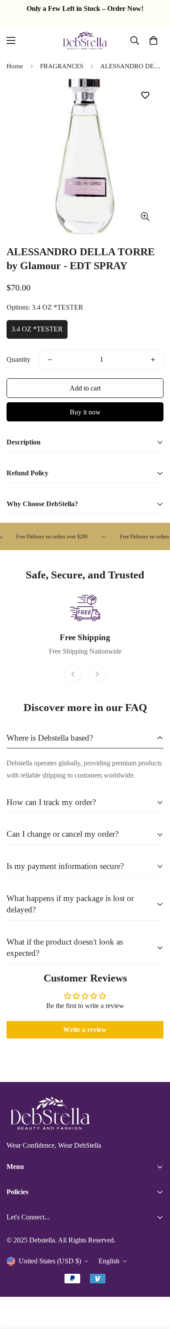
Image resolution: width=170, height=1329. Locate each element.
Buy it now (85, 412)
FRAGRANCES (61, 66)
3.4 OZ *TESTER (37, 329)
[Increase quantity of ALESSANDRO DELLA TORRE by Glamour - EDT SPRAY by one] (153, 359)
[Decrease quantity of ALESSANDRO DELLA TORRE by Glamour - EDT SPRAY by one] (50, 359)
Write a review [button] (85, 1029)
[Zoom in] (145, 217)
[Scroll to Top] (154, 1283)
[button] (153, 40)
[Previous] (73, 674)
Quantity (19, 359)
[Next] (97, 674)
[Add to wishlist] (145, 95)
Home (15, 66)
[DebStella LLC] (85, 40)
